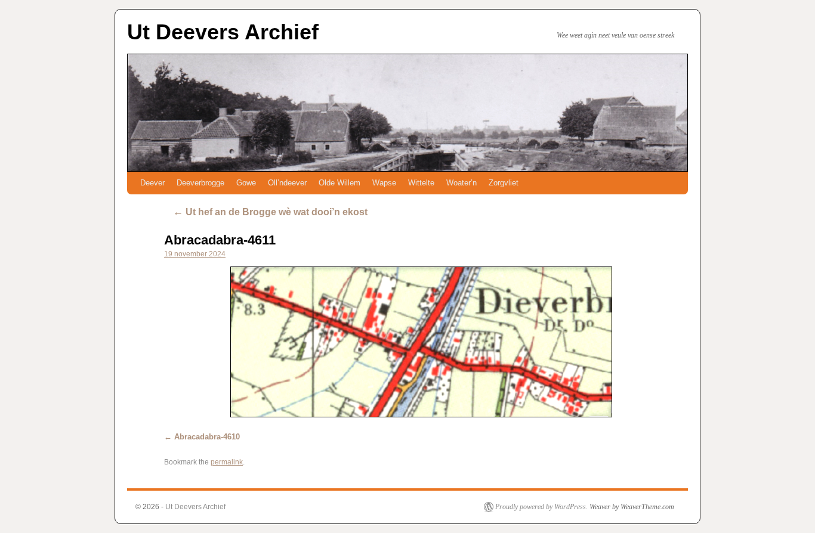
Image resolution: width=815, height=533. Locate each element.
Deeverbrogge (200, 182)
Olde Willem (339, 182)
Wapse (384, 182)
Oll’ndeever (287, 182)
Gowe (246, 182)
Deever (152, 182)
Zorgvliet (503, 182)
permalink (227, 462)
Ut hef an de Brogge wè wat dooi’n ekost (270, 212)
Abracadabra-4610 (207, 436)
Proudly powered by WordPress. (541, 507)
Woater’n (461, 182)
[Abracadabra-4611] (421, 341)
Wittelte (421, 182)
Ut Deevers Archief (223, 32)
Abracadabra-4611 (220, 240)
